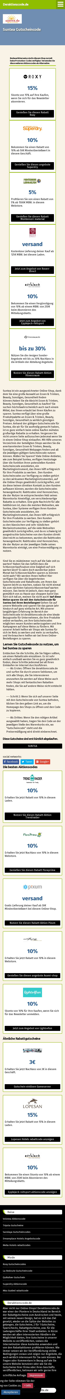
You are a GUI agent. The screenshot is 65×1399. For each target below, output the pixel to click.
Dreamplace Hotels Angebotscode (21, 1238)
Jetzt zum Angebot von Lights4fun (32, 1028)
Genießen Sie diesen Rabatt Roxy (32, 113)
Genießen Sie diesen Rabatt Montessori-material (32, 218)
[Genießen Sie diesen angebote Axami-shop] (32, 940)
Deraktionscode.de (15, 4)
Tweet (28, 761)
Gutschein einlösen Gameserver (32, 1086)
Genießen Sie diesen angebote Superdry (32, 166)
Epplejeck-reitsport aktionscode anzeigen (32, 1192)
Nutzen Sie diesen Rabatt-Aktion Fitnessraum (32, 374)
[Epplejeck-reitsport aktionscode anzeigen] (32, 1156)
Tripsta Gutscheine (13, 1225)
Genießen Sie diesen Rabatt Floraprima (32, 870)
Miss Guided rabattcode (15, 1290)
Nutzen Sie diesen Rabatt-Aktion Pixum (32, 922)
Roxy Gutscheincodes (14, 1264)
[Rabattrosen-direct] (32, 233)
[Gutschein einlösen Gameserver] (32, 1051)
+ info (27, 1385)
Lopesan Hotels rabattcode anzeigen (32, 1139)
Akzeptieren (11, 1392)
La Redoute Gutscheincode (17, 1270)
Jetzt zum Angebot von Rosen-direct (32, 270)
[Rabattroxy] (32, 77)
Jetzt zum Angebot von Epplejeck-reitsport (32, 322)
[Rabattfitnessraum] (32, 337)
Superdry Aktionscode (15, 1284)
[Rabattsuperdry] (32, 129)
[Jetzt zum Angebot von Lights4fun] (32, 992)
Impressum (36, 1375)
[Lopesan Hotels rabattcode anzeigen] (32, 1104)
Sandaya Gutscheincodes (16, 1232)
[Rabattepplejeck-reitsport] (32, 285)
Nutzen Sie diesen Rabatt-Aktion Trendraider (32, 816)
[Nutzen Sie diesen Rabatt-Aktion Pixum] (32, 887)
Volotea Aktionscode (14, 1218)
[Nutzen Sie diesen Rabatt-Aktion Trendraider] (32, 779)
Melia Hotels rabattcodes (16, 1245)
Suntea (32, 746)
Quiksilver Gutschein (14, 1277)
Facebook (12, 761)
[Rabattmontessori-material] (32, 181)
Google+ (43, 761)
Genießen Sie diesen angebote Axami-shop (32, 975)
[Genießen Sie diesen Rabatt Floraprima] (32, 834)
